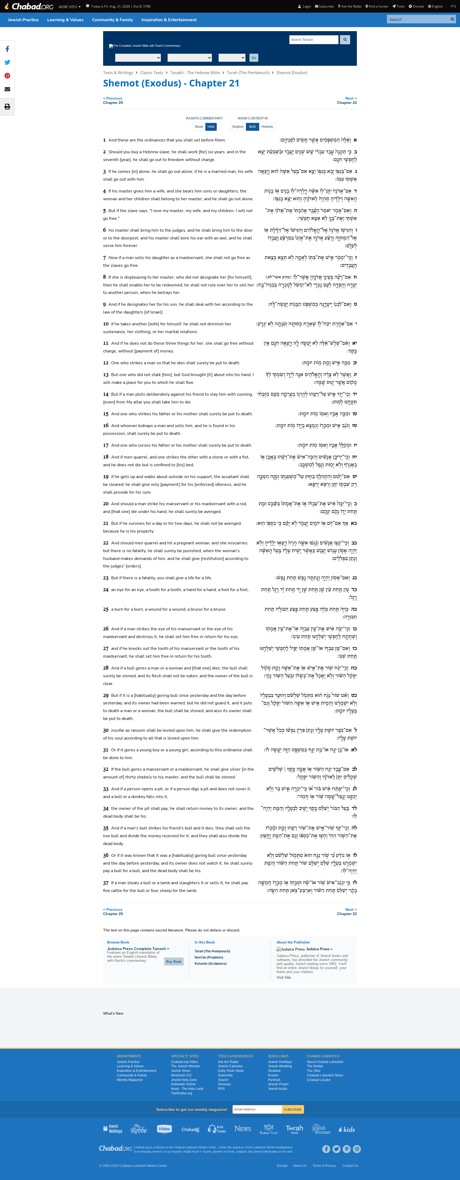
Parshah (274, 1080)
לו (355, 855)
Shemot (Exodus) (291, 72)
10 (105, 324)
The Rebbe (315, 1066)
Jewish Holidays (280, 1062)
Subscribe (225, 1075)
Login (306, 6)
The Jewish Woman (185, 1066)
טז (354, 425)
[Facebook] (326, 1149)
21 (105, 523)
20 (105, 504)
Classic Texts (151, 72)
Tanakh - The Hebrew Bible (195, 72)
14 (105, 394)
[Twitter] (336, 1149)
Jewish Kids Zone (184, 1080)
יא (354, 343)
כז (355, 648)
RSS (221, 1089)
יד (355, 394)
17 (105, 445)
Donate (418, 6)
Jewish (257, 1151)
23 (105, 578)
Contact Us (350, 1166)
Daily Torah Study (231, 1071)
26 (105, 629)
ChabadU (191, 1128)
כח (354, 668)
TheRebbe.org (181, 1093)
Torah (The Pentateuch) (248, 72)
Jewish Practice (23, 20)
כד (354, 589)
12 (105, 363)
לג (355, 789)
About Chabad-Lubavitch (325, 1062)
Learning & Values (65, 20)
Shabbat (274, 1071)
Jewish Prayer (278, 1084)
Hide (211, 127)
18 (105, 457)
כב (354, 543)
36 (105, 855)
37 (105, 883)
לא (354, 750)
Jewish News (180, 1071)
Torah (230, 1151)
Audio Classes (217, 1128)
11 (105, 343)
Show (199, 127)
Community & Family (112, 20)
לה (354, 828)
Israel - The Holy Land (187, 1089)
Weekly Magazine (130, 1080)
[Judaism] (28, 6)
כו (355, 629)
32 (105, 769)
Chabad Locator (319, 1080)
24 (105, 589)
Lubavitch (191, 1147)
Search (223, 1080)
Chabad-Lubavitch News (325, 1075)
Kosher (273, 1075)
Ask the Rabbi (351, 6)
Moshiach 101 (181, 1075)
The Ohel (313, 1071)
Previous (113, 100)
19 (105, 476)
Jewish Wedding (280, 1066)
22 (105, 543)
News (243, 1128)
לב (354, 769)
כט (354, 695)
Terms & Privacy (324, 1166)
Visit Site (284, 977)
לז (355, 883)
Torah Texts (295, 1128)
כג (354, 578)
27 (105, 648)
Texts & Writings (118, 72)
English (238, 127)
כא (354, 523)
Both (252, 127)
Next (347, 100)
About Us (299, 1166)
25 (105, 609)
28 (105, 668)
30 (105, 730)
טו (355, 414)
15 (105, 414)
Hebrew (267, 127)
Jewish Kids (347, 1128)
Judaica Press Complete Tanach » (138, 948)
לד (354, 808)
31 (105, 750)
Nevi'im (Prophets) (209, 957)
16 (105, 425)
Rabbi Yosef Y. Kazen (197, 1151)
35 (105, 828)
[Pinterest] (347, 1149)
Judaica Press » (319, 949)
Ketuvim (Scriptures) (211, 964)
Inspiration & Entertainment (169, 20)
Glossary (224, 1084)
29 (105, 695)
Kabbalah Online (183, 1084)
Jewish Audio (277, 1089)
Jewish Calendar (230, 1066)
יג (355, 374)
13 (105, 374)
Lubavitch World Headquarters (273, 1147)
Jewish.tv (165, 1128)
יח (354, 457)
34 (105, 808)
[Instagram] (357, 1149)
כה (354, 609)
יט (355, 476)
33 (105, 789)
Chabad (179, 1147)
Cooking (269, 1128)
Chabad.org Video (184, 1062)
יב (355, 363)
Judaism (241, 1151)
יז (355, 445)
